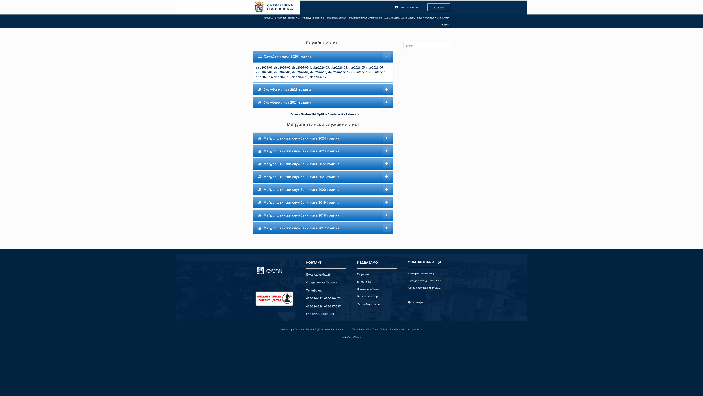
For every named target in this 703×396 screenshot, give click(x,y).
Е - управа (363, 274)
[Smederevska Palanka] (274, 7)
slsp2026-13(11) (339, 72)
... (424, 302)
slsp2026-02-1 (301, 67)
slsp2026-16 (300, 77)
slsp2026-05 (356, 67)
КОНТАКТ (445, 24)
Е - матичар (364, 281)
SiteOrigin (349, 337)
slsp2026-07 (264, 72)
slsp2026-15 (282, 77)
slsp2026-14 (264, 77)
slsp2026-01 (264, 67)
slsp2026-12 (359, 72)
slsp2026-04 (338, 67)
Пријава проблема (368, 289)
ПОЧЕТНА (268, 17)
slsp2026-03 (321, 67)
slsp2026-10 (318, 72)
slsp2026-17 (318, 77)
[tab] (323, 56)
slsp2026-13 (377, 72)
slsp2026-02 (282, 67)
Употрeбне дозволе (368, 304)
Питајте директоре (368, 296)
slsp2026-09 (300, 72)
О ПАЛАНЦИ (280, 17)
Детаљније (415, 302)
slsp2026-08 (282, 72)
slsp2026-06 (374, 67)
